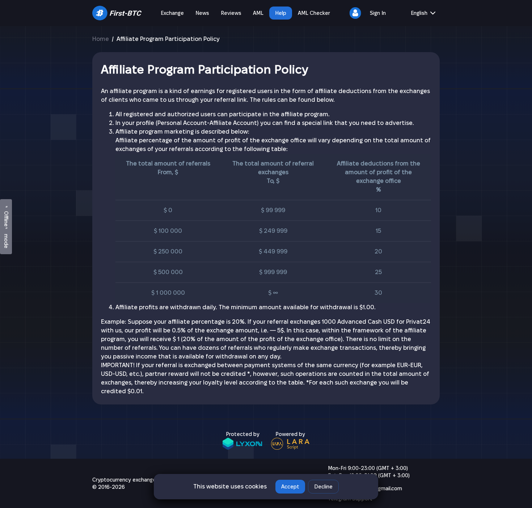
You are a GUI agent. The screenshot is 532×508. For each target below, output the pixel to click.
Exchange (172, 13)
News (202, 13)
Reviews (231, 13)
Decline (323, 487)
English (419, 13)
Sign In (378, 13)
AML (258, 13)
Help (280, 13)
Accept (290, 487)
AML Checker (314, 13)
